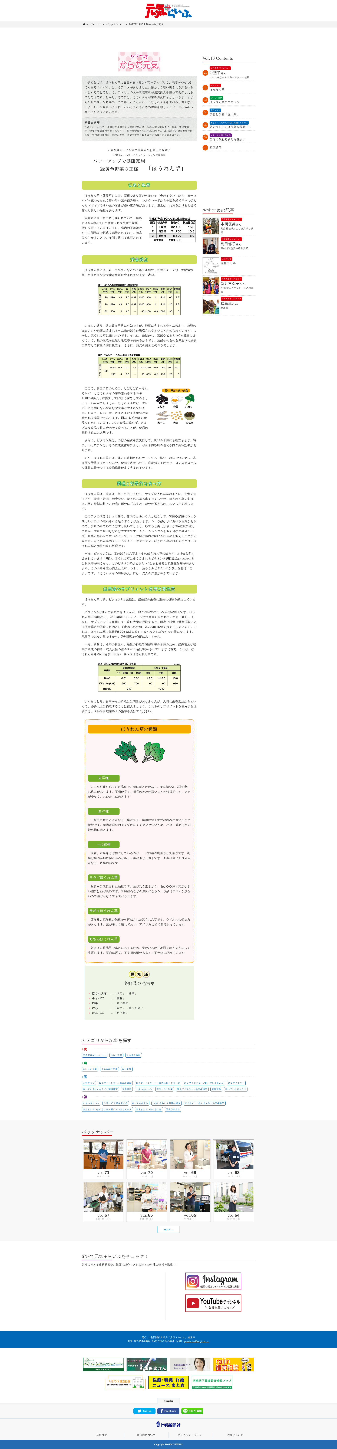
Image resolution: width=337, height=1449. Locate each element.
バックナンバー (115, 24)
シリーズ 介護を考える (116, 1103)
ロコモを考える (140, 1103)
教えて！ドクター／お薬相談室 (115, 1083)
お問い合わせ (235, 1435)
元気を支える (173, 1109)
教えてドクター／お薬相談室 (192, 1089)
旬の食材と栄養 (109, 1069)
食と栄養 (126, 1069)
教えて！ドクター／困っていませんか (204, 1083)
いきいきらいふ (144, 1089)
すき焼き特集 (133, 1055)
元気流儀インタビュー (94, 1055)
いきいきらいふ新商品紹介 (166, 1103)
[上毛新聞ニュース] (168, 1427)
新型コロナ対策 (165, 1089)
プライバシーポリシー (190, 1435)
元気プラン (89, 1083)
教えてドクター (236, 1083)
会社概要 (101, 1435)
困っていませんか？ (235, 1089)
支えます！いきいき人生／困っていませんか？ (107, 1109)
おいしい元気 (90, 1069)
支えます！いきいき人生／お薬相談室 (204, 1103)
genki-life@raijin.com (196, 1341)
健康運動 (216, 1089)
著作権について (146, 1435)
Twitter (147, 1411)
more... (168, 1229)
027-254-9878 (142, 1341)
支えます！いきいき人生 (148, 1109)
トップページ (93, 24)
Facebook (170, 1411)
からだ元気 (116, 1055)
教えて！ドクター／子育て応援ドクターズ (158, 1083)
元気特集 (126, 1089)
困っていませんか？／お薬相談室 (100, 1089)
